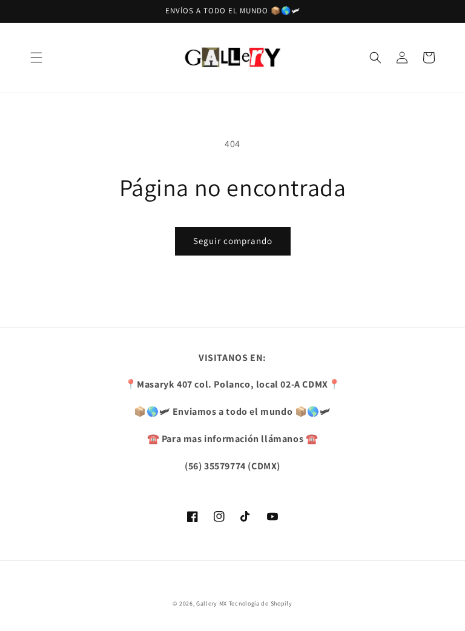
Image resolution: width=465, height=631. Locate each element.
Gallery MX (211, 603)
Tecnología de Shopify (260, 603)
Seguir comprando (232, 240)
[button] (36, 57)
